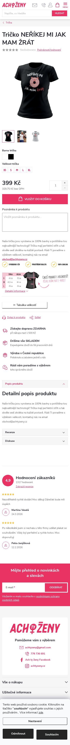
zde (41, 713)
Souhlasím (52, 735)
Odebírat (56, 587)
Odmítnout (18, 734)
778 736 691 (38, 653)
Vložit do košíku (38, 199)
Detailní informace (15, 291)
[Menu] (65, 5)
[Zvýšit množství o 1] (65, 183)
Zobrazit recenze (24, 486)
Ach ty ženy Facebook (37, 659)
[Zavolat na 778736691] (43, 5)
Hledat (59, 13)
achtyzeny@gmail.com (38, 647)
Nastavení (35, 721)
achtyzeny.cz (38, 666)
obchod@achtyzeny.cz (14, 259)
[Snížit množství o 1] (65, 187)
